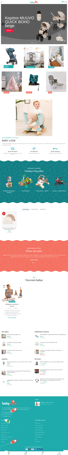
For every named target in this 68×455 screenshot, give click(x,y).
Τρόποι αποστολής (39, 425)
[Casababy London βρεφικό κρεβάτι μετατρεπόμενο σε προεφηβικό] (37, 353)
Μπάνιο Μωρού (4, 439)
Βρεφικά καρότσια (4, 425)
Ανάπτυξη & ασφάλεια (5, 423)
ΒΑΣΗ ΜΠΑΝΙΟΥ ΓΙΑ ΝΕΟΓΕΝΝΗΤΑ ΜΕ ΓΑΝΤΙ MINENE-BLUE (53, 334)
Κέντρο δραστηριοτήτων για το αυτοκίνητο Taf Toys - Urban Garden (19, 362)
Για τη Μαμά (3, 430)
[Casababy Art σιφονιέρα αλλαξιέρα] (4, 345)
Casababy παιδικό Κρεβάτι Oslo (13, 334)
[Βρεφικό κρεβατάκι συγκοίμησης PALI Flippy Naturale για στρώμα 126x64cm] (4, 373)
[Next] (65, 24)
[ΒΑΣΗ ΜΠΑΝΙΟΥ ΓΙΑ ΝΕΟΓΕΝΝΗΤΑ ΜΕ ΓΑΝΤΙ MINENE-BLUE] (37, 337)
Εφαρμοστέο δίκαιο (39, 434)
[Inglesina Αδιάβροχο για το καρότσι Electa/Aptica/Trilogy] (37, 364)
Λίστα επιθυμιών (38, 436)
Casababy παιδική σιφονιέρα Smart (14, 350)
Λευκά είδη (3, 434)
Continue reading (12, 317)
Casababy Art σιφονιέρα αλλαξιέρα (14, 342)
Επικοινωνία (37, 441)
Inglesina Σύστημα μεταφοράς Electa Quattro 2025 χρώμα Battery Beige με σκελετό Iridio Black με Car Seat (52, 379)
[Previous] (3, 24)
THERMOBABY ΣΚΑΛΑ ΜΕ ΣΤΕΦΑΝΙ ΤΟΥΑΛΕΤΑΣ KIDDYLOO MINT (20, 381)
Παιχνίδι (2, 441)
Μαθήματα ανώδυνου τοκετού (47, 402)
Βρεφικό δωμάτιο (4, 427)
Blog (36, 439)
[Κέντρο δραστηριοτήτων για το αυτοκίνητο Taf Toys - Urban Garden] (4, 364)
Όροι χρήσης (37, 423)
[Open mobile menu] (1, 2)
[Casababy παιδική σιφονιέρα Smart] (4, 353)
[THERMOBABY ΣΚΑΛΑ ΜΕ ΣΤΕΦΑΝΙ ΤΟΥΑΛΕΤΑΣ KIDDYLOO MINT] (4, 383)
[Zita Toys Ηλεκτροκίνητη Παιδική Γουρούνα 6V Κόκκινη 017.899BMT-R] (37, 372)
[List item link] (17, 412)
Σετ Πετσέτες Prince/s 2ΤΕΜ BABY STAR (48, 342)
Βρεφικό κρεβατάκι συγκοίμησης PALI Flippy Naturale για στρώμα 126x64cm (19, 371)
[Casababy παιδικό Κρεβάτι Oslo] (4, 337)
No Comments (48, 404)
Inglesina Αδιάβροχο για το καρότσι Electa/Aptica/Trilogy (51, 361)
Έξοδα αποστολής (39, 430)
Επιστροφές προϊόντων (40, 432)
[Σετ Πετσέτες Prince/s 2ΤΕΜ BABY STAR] (37, 345)
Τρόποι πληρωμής (39, 427)
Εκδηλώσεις (12, 301)
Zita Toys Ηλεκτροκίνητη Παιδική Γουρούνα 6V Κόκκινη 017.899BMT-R (51, 370)
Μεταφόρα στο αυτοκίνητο (6, 436)
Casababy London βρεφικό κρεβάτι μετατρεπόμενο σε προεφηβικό (51, 351)
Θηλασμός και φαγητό (5, 432)
